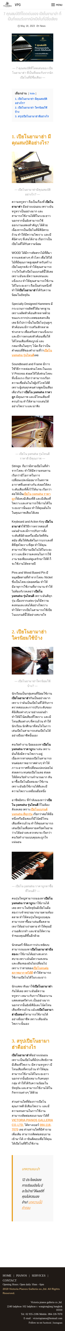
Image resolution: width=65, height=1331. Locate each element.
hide (32, 93)
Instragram (57, 1323)
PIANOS (21, 1275)
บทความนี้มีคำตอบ (32, 1204)
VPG (18, 4)
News (43, 26)
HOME (7, 1275)
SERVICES (39, 1275)
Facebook (47, 1323)
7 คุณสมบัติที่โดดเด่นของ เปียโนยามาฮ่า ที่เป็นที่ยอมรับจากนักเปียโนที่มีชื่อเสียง (32, 16)
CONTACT (10, 1280)
